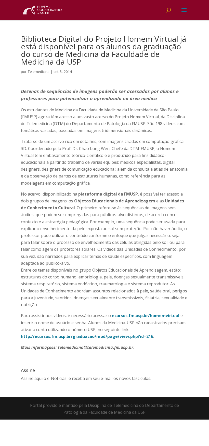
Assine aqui (32, 378)
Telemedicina (38, 71)
